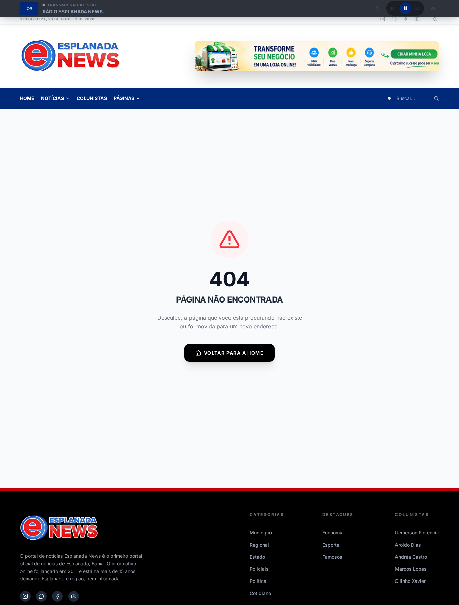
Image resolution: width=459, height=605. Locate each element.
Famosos (332, 557)
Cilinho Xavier (410, 581)
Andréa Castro (411, 557)
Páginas (124, 98)
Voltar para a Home (234, 353)
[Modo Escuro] (435, 19)
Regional (259, 545)
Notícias (52, 98)
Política (258, 581)
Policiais (259, 569)
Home (27, 98)
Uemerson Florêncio (417, 533)
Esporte (330, 545)
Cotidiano (260, 593)
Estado (257, 557)
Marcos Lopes (411, 569)
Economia (333, 533)
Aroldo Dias (408, 545)
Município (261, 533)
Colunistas (92, 98)
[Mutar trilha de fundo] (378, 8)
